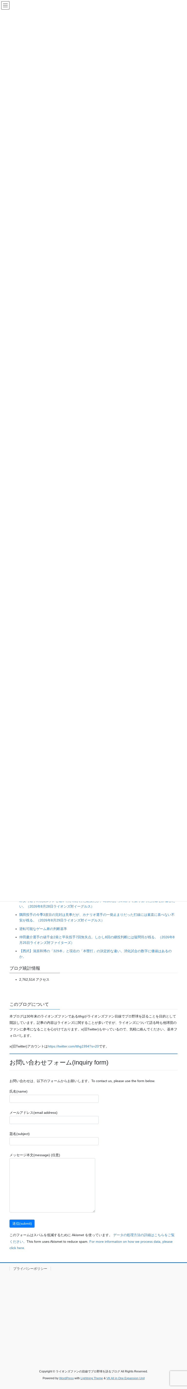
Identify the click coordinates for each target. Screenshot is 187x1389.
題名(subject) (19, 1134)
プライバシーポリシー (30, 1269)
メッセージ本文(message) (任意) (34, 1155)
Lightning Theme (92, 1378)
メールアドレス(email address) (33, 1113)
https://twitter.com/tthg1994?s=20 (73, 1046)
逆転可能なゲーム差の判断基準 (43, 929)
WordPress (66, 1378)
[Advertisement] (93, 1315)
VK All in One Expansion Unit (125, 1378)
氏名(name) (18, 1091)
